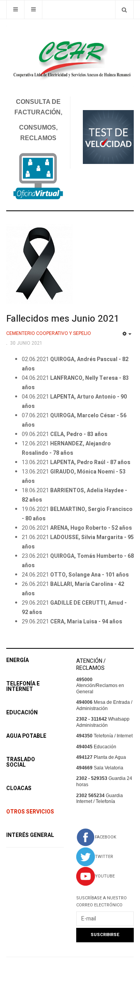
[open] (15, 9)
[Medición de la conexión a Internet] (108, 137)
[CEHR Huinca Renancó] (70, 56)
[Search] (124, 9)
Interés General (30, 835)
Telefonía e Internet (23, 686)
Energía (17, 660)
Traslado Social (20, 762)
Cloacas (19, 788)
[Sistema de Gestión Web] (38, 177)
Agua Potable (26, 736)
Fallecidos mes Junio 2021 (62, 319)
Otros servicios (30, 812)
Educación (22, 712)
